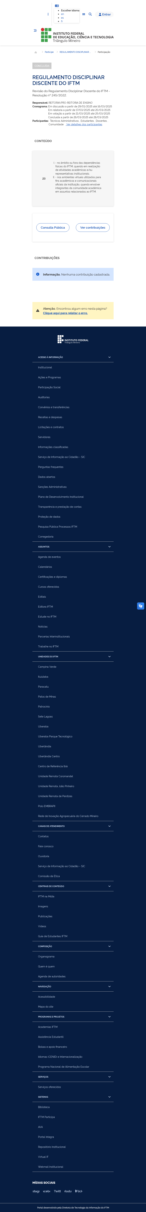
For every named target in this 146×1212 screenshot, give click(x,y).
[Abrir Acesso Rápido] (48, 14)
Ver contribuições (92, 227)
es (62, 17)
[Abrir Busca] (90, 14)
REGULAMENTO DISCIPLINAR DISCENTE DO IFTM (76, 51)
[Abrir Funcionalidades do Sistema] (84, 14)
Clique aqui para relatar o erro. (65, 313)
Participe (49, 51)
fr (62, 21)
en (62, 13)
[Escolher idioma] (57, 6)
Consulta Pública (53, 227)
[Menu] (35, 30)
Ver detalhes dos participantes (84, 124)
